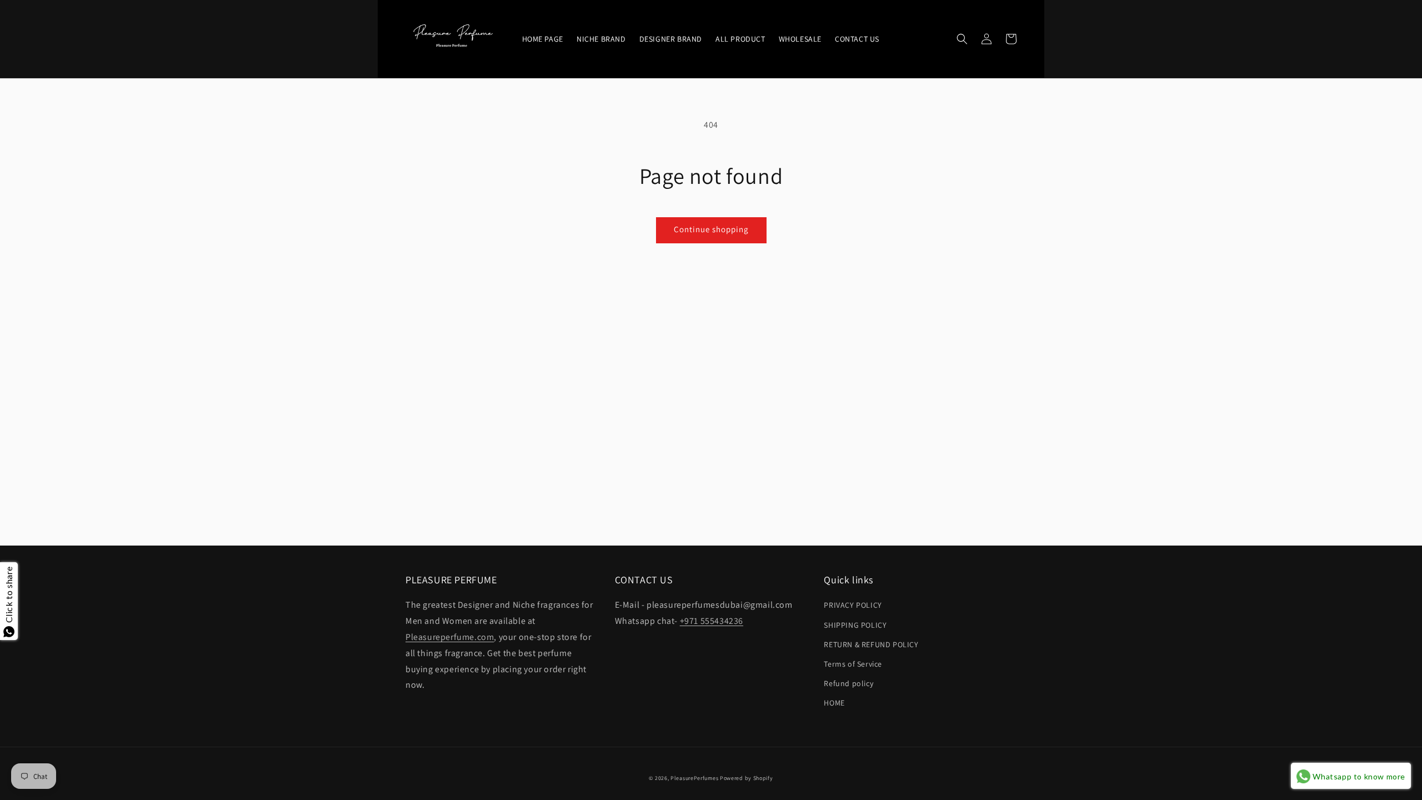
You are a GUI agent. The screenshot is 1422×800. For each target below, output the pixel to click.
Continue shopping (711, 229)
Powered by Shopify (746, 778)
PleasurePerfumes (694, 778)
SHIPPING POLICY (855, 625)
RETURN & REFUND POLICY (871, 644)
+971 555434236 (711, 621)
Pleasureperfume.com (449, 637)
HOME (834, 703)
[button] (962, 39)
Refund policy (848, 683)
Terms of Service (853, 664)
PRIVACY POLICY (853, 605)
